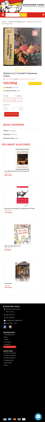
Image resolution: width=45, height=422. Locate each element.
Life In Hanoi (8, 283)
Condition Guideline (10, 355)
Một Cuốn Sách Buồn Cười (12, 246)
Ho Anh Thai (8, 173)
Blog (5, 337)
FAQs (6, 365)
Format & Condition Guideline (13, 119)
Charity (6, 339)
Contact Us (7, 344)
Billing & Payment (9, 358)
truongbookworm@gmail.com (14, 320)
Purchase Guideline (10, 353)
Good (19, 100)
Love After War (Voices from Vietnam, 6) (16, 171)
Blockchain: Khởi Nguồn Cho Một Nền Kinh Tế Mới (19, 208)
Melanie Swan (8, 210)
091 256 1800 (10, 317)
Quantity (6, 105)
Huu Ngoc (9, 79)
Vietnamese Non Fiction (27, 79)
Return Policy (8, 363)
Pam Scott (7, 285)
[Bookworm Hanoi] (22, 6)
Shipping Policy (8, 360)
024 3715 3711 (10, 315)
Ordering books (9, 347)
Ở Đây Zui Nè (8, 248)
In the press (7, 342)
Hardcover (9, 100)
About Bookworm (9, 335)
